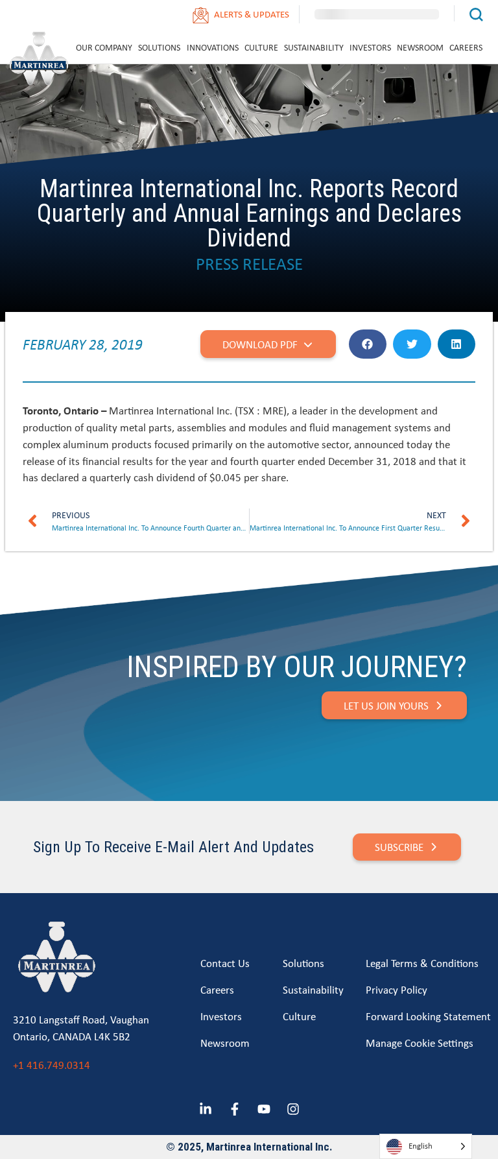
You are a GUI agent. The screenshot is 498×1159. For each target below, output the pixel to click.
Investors (370, 47)
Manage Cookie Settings (419, 1042)
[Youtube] (264, 1109)
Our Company (104, 47)
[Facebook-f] (235, 1109)
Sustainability (314, 47)
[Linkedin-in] (206, 1109)
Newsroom (420, 47)
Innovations (213, 47)
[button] (367, 344)
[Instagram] (293, 1109)
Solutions (159, 47)
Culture (261, 47)
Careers (465, 47)
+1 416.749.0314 (51, 1064)
